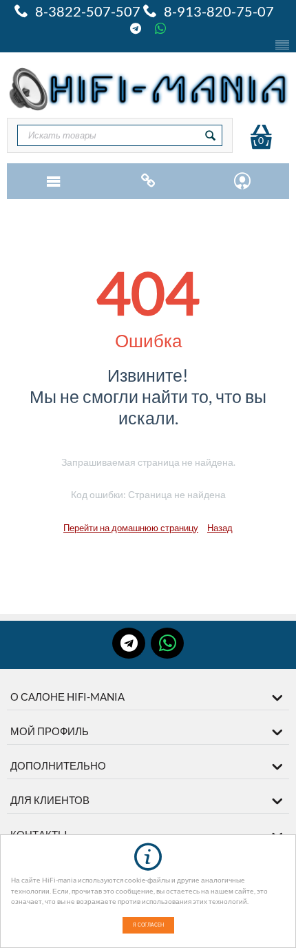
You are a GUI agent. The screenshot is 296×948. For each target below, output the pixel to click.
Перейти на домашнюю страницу (130, 527)
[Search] (210, 135)
